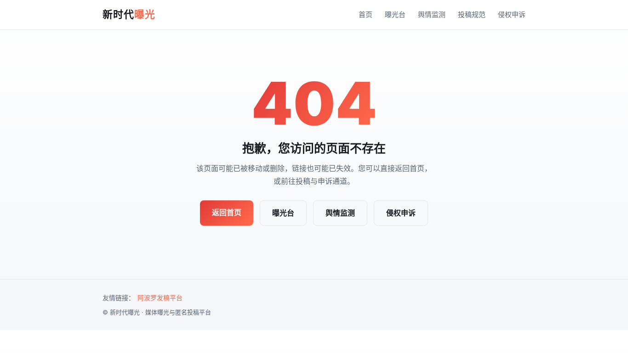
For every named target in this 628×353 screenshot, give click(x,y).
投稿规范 (471, 14)
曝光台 (395, 14)
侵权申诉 (511, 14)
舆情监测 (431, 14)
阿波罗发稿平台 (160, 298)
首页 (365, 14)
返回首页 (226, 212)
